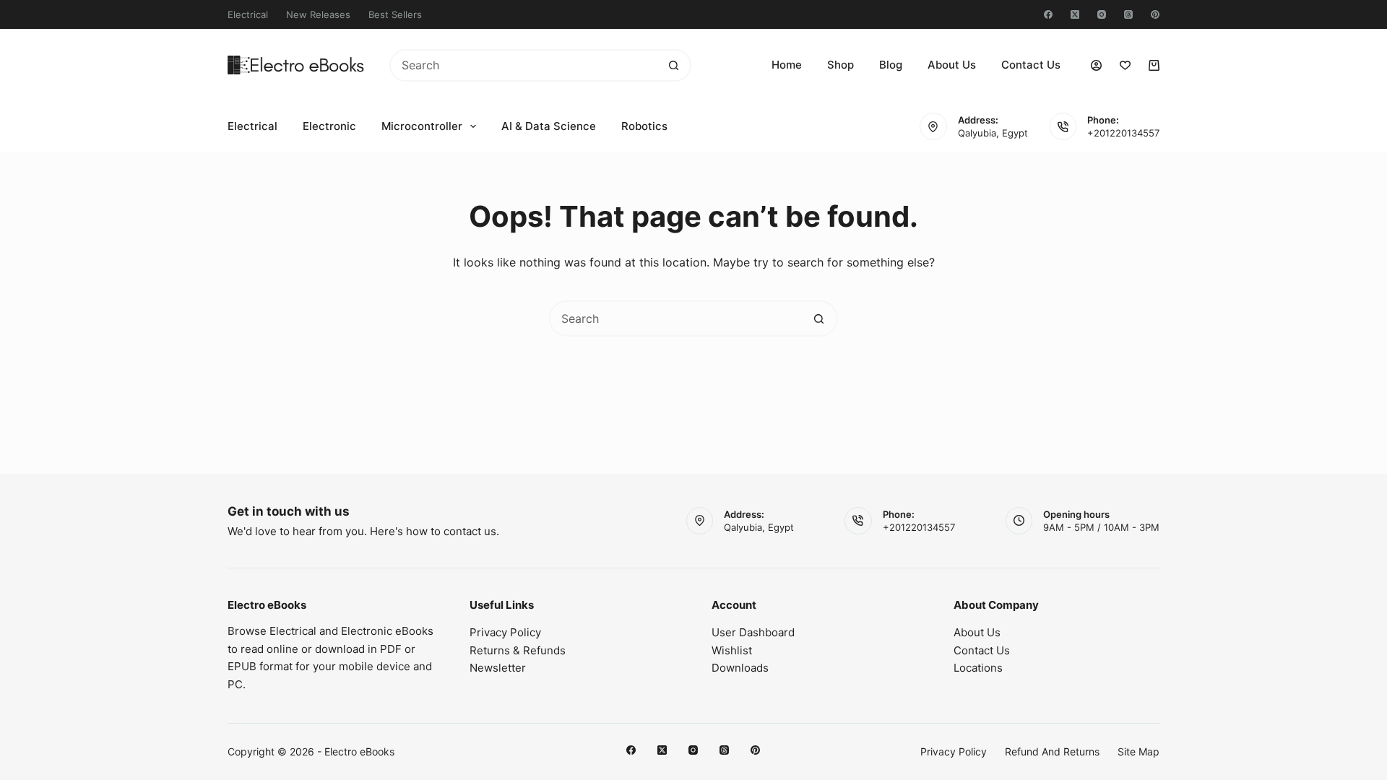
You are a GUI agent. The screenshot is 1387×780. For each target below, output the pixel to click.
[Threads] (1128, 14)
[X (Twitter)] (1075, 14)
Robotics (644, 126)
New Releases (318, 14)
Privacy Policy (505, 632)
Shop (840, 65)
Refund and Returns (1052, 751)
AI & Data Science (548, 126)
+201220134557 (1123, 133)
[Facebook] (1048, 14)
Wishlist (732, 650)
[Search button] (673, 65)
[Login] (1096, 65)
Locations (978, 668)
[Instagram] (1101, 14)
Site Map (1138, 751)
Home (787, 65)
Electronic (329, 126)
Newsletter (498, 668)
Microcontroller (421, 126)
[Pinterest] (1155, 14)
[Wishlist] (1125, 65)
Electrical (248, 14)
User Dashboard (753, 632)
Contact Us (1030, 65)
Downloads (740, 668)
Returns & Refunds (518, 650)
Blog (890, 65)
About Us (952, 65)
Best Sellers (395, 14)
